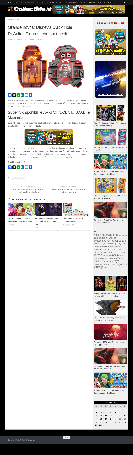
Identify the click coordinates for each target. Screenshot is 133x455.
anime (114, 234)
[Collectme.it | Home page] (30, 8)
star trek (110, 258)
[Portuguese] (115, 23)
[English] (102, 23)
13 (110, 416)
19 (106, 419)
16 (125, 416)
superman (107, 261)
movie (98, 255)
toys (23, 178)
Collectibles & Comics (33, 2)
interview (98, 249)
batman (124, 235)
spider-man (103, 258)
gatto (123, 244)
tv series (107, 264)
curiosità (119, 240)
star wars (118, 258)
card (96, 238)
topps (111, 261)
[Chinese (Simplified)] (122, 23)
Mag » (101, 425)
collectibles (100, 240)
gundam (110, 246)
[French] (108, 23)
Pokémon (97, 258)
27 (110, 422)
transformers (98, 264)
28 (115, 422)
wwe (106, 267)
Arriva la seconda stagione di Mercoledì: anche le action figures (46, 221)
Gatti (99, 2)
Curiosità (91, 2)
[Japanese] (119, 23)
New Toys (12, 19)
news (104, 255)
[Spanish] (105, 23)
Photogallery (108, 2)
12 (106, 416)
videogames (120, 264)
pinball (121, 255)
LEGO (105, 249)
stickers (98, 261)
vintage (99, 267)
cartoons (111, 238)
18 (101, 419)
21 (115, 419)
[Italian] (98, 23)
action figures (16, 178)
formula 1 (111, 244)
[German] (112, 23)
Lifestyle (82, 2)
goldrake (103, 246)
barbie (119, 235)
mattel (123, 252)
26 (106, 422)
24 (96, 422)
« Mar (96, 425)
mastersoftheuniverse (111, 252)
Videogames (50, 2)
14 (115, 416)
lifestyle (112, 249)
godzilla (96, 246)
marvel (97, 252)
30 (125, 422)
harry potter (117, 246)
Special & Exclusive (67, 2)
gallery (118, 243)
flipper (105, 244)
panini (115, 255)
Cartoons (17, 2)
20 (110, 419)
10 (96, 416)
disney (102, 244)
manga (119, 249)
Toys (8, 2)
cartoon (103, 237)
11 (101, 416)
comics (110, 240)
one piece (109, 255)
